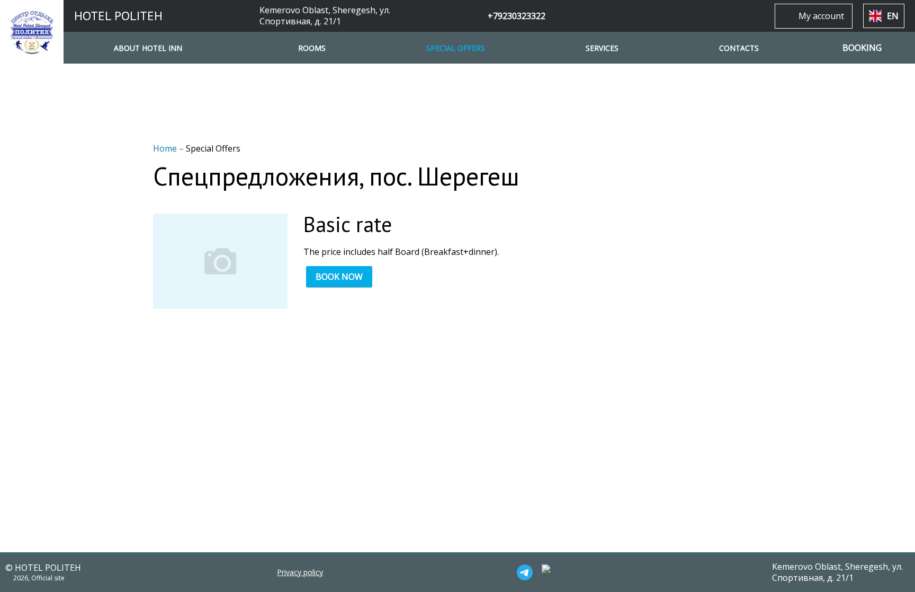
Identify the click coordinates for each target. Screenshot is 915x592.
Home (166, 148)
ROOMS (312, 48)
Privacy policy (300, 572)
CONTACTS (739, 48)
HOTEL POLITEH (118, 15)
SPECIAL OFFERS (455, 48)
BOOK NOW (339, 276)
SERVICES (602, 48)
